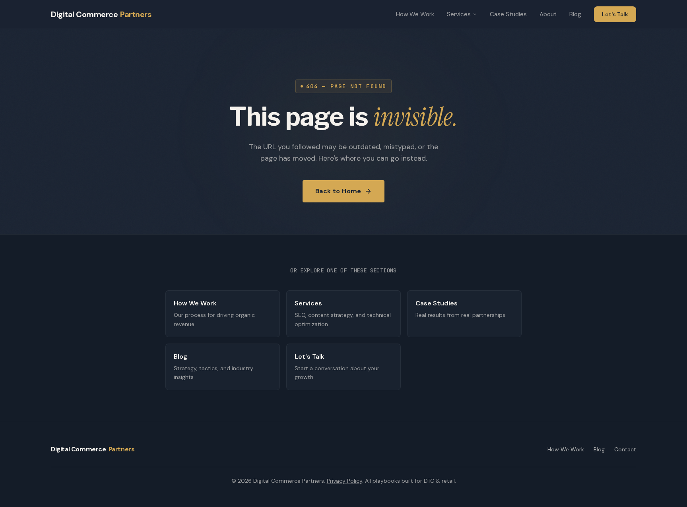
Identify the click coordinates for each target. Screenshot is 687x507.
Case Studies (508, 14)
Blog (575, 14)
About (548, 14)
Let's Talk (615, 14)
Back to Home (338, 191)
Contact (625, 449)
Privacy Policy (344, 480)
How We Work (415, 14)
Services (459, 14)
